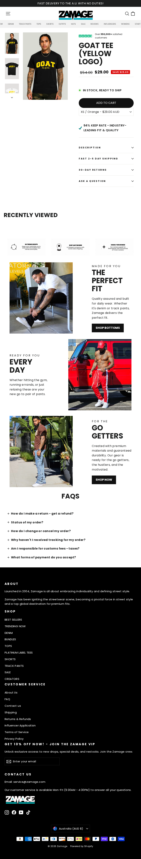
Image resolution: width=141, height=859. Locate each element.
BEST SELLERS (13, 620)
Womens (125, 24)
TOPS (8, 646)
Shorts (50, 24)
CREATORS (12, 679)
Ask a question (92, 181)
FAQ (7, 699)
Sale (83, 24)
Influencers (110, 24)
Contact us (13, 706)
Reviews (95, 24)
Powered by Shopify (81, 846)
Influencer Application (20, 725)
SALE (8, 672)
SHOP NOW (104, 480)
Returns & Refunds (18, 719)
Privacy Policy (14, 739)
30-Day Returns (93, 169)
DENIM (9, 633)
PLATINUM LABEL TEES (19, 652)
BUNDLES (10, 639)
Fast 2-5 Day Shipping (98, 158)
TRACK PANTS (14, 666)
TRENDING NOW (15, 626)
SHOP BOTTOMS (108, 328)
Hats (73, 24)
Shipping (11, 712)
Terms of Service (17, 732)
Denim (11, 24)
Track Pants (25, 24)
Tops (39, 24)
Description (90, 147)
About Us (11, 692)
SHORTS (10, 659)
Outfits (62, 24)
